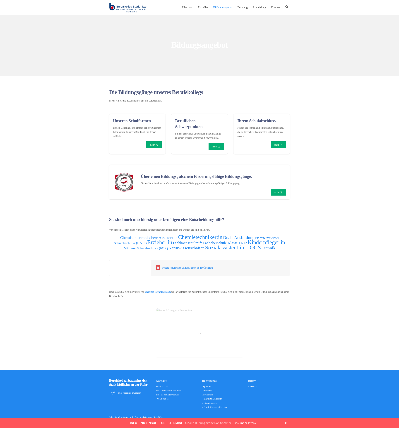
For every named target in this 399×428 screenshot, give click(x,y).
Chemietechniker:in (200, 237)
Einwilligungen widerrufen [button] (215, 407)
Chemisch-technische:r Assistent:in (149, 237)
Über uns (187, 7)
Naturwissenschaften (186, 248)
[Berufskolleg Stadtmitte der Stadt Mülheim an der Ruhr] (128, 11)
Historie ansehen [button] (211, 403)
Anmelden (252, 386)
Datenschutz (207, 390)
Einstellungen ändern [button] (213, 398)
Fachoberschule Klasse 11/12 (225, 243)
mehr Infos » (248, 423)
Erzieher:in (159, 242)
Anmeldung (259, 7)
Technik (268, 248)
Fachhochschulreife (187, 243)
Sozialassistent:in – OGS (233, 247)
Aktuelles (202, 7)
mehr (152, 144)
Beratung (242, 7)
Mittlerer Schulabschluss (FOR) (146, 248)
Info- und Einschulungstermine (156, 423)
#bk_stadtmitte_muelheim (129, 393)
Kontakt (275, 7)
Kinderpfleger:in (266, 242)
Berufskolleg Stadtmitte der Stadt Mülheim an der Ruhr (134, 417)
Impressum (207, 386)
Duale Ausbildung (239, 237)
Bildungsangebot (222, 7)
